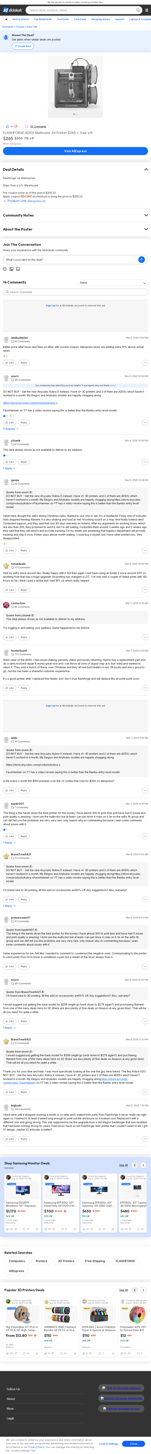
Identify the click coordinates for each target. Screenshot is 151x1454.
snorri (15, 376)
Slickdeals (7, 26)
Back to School (21, 19)
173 (49, 1229)
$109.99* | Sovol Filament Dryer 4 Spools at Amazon (98, 1328)
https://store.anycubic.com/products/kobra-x (30, 402)
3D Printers (66, 1261)
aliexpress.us (36, 201)
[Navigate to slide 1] (74, 114)
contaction (18, 603)
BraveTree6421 (21, 854)
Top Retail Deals (43, 19)
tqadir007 (17, 803)
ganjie (15, 480)
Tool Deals (63, 19)
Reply (24, 362)
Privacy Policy (36, 1447)
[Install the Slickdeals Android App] (121, 1398)
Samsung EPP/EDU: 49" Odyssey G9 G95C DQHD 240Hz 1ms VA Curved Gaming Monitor (98, 1204)
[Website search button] (138, 10)
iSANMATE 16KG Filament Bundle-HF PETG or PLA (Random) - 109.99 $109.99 (60, 1328)
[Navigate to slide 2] (77, 114)
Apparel (119, 19)
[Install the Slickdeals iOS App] (121, 1408)
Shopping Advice (100, 19)
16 (11, 126)
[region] (75, 1445)
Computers (17, 1261)
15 (49, 1353)
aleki (14, 737)
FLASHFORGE (125, 1261)
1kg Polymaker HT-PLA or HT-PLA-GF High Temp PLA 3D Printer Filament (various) (22, 1328)
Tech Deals (80, 19)
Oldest (83, 282)
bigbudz (16, 1105)
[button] (16, 126)
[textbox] (70, 259)
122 (11, 1229)
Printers (41, 1261)
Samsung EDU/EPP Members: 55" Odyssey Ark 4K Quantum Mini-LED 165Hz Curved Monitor (22, 1204)
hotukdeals (18, 563)
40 (87, 1229)
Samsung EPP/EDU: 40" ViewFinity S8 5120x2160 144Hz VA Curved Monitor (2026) (60, 1204)
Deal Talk (32, 26)
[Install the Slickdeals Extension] (121, 1388)
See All (123, 1165)
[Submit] (7, 292)
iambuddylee (19, 337)
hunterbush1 (19, 650)
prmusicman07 (21, 917)
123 (126, 1229)
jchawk (15, 440)
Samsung (10, 1222)
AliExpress (16, 1271)
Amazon (10, 1347)
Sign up (51, 305)
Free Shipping (95, 1261)
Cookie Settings (108, 1443)
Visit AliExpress (75, 151)
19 (125, 1353)
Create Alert (24, 46)
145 (11, 1353)
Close (133, 1443)
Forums (20, 26)
